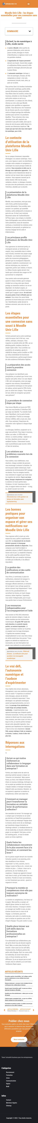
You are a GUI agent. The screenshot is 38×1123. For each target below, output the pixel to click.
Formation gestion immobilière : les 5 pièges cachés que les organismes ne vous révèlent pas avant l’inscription (18, 978)
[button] (28, 3)
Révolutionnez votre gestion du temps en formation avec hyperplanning (17, 499)
